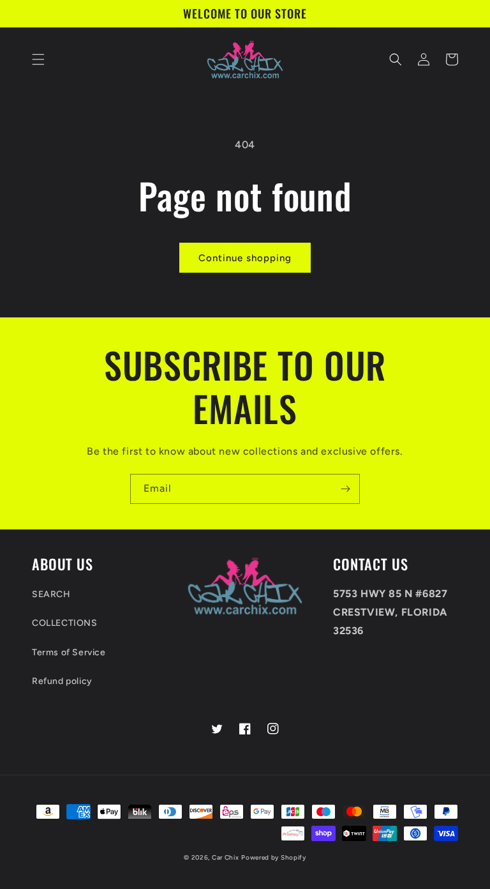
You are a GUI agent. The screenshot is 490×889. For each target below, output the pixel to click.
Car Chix (225, 857)
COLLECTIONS (65, 623)
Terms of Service (69, 652)
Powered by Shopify (273, 857)
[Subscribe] (345, 489)
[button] (38, 59)
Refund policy (62, 681)
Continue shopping (245, 258)
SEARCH (51, 594)
